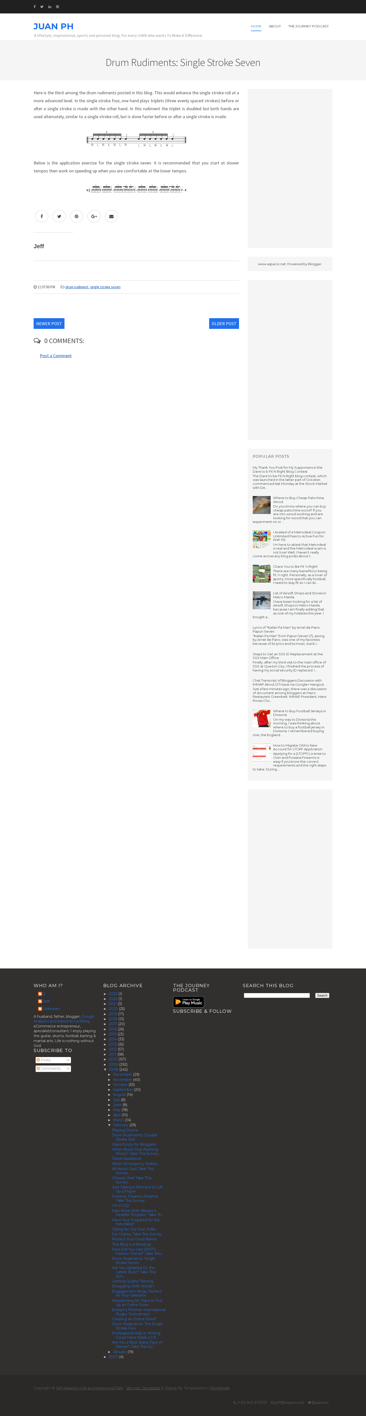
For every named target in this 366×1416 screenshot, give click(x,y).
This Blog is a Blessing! (131, 1244)
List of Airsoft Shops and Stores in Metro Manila (299, 595)
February (121, 1125)
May (117, 1110)
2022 (113, 999)
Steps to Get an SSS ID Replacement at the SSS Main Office (288, 656)
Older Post (224, 323)
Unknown (51, 1009)
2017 (113, 1024)
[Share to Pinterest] (76, 216)
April (117, 1115)
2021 (113, 1004)
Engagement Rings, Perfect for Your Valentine (137, 1293)
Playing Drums (125, 1130)
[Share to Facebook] (42, 216)
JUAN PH (54, 26)
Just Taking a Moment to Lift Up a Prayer (137, 1189)
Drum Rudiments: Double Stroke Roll (134, 1137)
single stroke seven (105, 287)
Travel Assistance (126, 1158)
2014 (113, 1039)
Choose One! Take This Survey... (131, 1180)
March (119, 1120)
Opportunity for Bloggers (134, 1144)
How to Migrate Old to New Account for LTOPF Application (297, 747)
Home (256, 26)
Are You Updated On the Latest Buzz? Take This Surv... (134, 1271)
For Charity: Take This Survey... (138, 1234)
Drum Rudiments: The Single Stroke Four (137, 1326)
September (123, 1089)
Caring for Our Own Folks (134, 1229)
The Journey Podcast (308, 26)
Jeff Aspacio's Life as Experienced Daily (89, 1388)
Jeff (46, 1001)
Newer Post (49, 323)
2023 (113, 994)
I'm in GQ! (120, 1205)
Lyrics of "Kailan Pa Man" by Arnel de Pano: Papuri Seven (286, 629)
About (275, 26)
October (120, 1084)
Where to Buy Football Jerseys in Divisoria (299, 713)
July (117, 1100)
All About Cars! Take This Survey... (133, 1170)
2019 (113, 1014)
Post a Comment (56, 355)
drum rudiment (76, 287)
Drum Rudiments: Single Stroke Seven (133, 1260)
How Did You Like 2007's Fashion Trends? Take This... (137, 1251)
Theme (171, 1388)
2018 (113, 1019)
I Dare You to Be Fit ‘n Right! (295, 566)
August (120, 1094)
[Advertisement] (290, 168)
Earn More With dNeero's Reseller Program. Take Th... (138, 1213)
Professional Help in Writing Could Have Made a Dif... (136, 1335)
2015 (113, 1034)
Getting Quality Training (132, 1281)
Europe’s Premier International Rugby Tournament (139, 1312)
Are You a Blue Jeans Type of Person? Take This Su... (137, 1344)
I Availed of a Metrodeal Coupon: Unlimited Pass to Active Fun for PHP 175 (299, 536)
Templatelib (220, 1388)
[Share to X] (59, 216)
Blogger (314, 264)
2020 (114, 1009)
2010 (113, 1059)
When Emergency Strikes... (135, 1164)
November (123, 1079)
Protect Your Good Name (134, 1239)
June (117, 1105)
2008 (114, 1069)
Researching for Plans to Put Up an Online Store (137, 1302)
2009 (114, 1064)
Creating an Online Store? (134, 1319)
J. (44, 994)
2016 (113, 1029)
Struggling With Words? (133, 1286)
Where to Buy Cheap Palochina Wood (298, 500)
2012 (113, 1049)
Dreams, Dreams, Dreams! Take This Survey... (135, 1198)
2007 (114, 1357)
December (123, 1074)
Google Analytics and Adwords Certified (64, 1019)
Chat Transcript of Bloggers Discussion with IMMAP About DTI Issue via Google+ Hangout (288, 682)
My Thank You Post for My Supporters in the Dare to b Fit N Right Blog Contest (287, 469)
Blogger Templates (143, 1388)
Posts (45, 1060)
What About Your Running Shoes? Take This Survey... (136, 1151)
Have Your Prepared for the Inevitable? (136, 1222)
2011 (113, 1054)
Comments (50, 1068)
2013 (113, 1044)
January (120, 1352)
